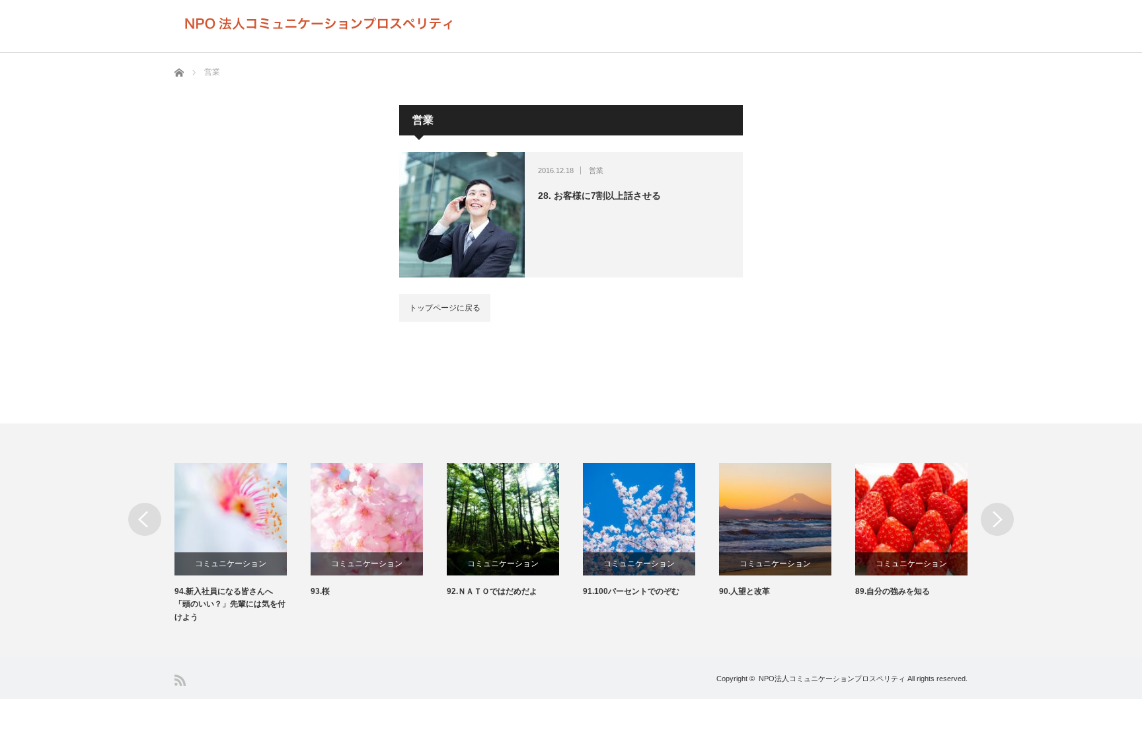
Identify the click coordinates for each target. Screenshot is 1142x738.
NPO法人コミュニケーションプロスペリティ (832, 679)
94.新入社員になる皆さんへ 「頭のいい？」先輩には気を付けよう (202, 604)
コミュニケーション (203, 563)
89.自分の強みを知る (865, 591)
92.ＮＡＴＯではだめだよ (465, 591)
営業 (596, 170)
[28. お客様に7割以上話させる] (462, 214)
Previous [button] (144, 519)
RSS (180, 680)
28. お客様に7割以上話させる (599, 195)
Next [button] (997, 519)
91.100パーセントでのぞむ (604, 591)
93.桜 (293, 591)
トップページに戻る (444, 308)
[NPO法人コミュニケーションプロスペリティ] (319, 24)
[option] (215, 543)
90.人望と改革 (717, 591)
